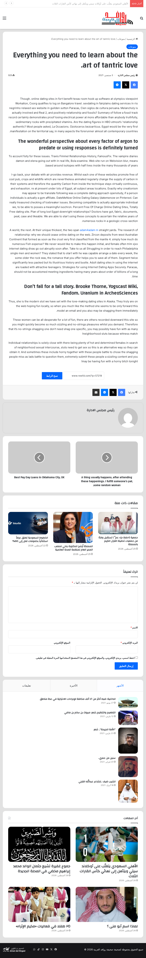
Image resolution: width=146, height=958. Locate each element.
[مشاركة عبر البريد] (96, 392)
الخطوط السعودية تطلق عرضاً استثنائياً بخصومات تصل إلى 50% (30, 539)
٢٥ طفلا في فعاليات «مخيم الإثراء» (43, 926)
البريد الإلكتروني (129, 642)
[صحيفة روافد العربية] (117, 18)
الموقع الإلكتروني (62, 642)
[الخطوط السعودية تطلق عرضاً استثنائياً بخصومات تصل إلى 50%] (28, 523)
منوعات (121, 38)
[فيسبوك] (134, 84)
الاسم (134, 627)
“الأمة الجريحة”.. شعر (105, 729)
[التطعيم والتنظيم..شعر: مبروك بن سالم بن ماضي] (128, 718)
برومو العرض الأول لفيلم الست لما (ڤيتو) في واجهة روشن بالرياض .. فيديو (91, 3)
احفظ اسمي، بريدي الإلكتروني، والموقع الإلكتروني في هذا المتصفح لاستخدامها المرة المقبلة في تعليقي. (85, 657)
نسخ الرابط (52, 375)
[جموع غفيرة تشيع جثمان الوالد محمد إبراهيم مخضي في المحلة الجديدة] (39, 844)
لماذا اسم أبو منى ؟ (122, 926)
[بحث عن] (141, 19)
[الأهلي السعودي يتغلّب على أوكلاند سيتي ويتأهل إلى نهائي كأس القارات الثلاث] (107, 844)
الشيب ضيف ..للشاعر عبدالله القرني (97, 781)
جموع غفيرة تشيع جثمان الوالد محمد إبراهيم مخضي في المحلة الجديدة (41, 868)
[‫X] (125, 84)
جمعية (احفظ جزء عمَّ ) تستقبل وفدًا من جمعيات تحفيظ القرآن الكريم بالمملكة (118, 541)
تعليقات (26, 685)
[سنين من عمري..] (128, 766)
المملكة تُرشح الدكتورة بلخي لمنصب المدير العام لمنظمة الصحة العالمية (73, 548)
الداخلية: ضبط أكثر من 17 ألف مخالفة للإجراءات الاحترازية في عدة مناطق (78, 699)
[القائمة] (4, 19)
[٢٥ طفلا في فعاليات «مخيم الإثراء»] (39, 904)
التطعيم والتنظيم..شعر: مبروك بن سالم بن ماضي (90, 712)
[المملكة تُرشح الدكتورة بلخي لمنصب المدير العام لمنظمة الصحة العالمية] (73, 527)
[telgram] (30, 949)
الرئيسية (131, 38)
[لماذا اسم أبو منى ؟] (107, 904)
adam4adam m (89, 230)
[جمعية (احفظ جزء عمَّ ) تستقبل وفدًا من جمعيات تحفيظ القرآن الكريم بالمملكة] (118, 523)
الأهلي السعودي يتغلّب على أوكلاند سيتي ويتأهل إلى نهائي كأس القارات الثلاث (109, 871)
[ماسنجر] (117, 84)
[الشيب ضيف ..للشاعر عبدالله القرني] (128, 791)
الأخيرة (73, 685)
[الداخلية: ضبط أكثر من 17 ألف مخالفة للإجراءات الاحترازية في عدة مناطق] (128, 702)
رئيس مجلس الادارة (126, 75)
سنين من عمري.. (107, 758)
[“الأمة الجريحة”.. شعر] (128, 741)
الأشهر (120, 685)
